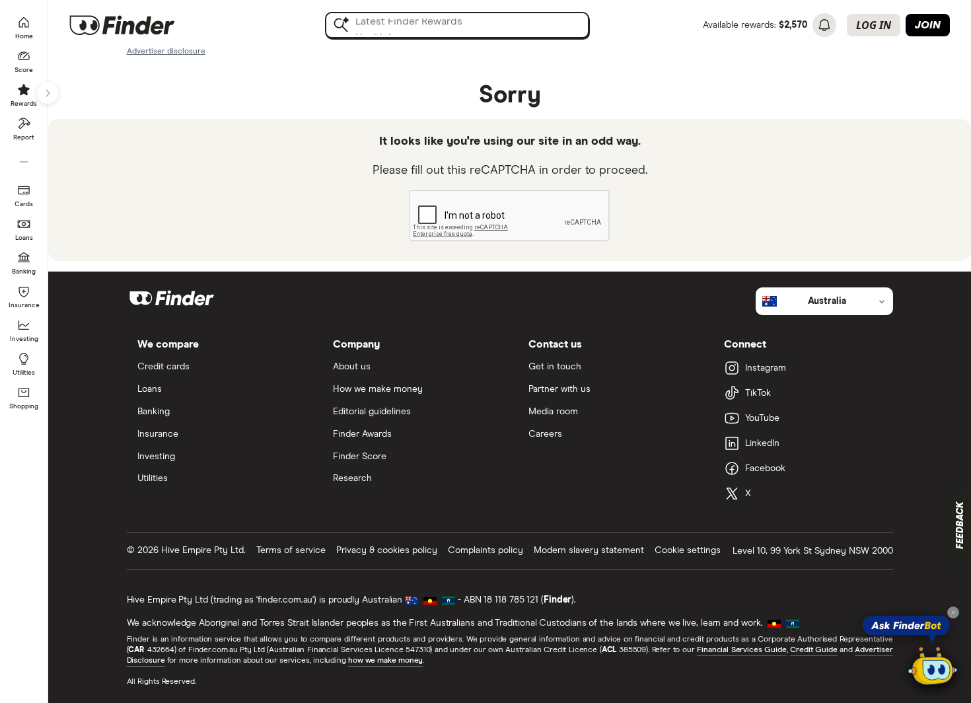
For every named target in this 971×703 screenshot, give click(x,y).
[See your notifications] (824, 25)
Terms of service (291, 550)
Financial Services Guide (742, 650)
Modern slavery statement (589, 550)
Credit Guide (813, 650)
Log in (873, 25)
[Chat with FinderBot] (933, 667)
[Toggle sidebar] (47, 93)
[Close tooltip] (953, 612)
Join (928, 25)
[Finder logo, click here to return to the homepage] (140, 25)
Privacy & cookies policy (386, 550)
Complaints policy (485, 550)
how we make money (385, 661)
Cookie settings (688, 550)
